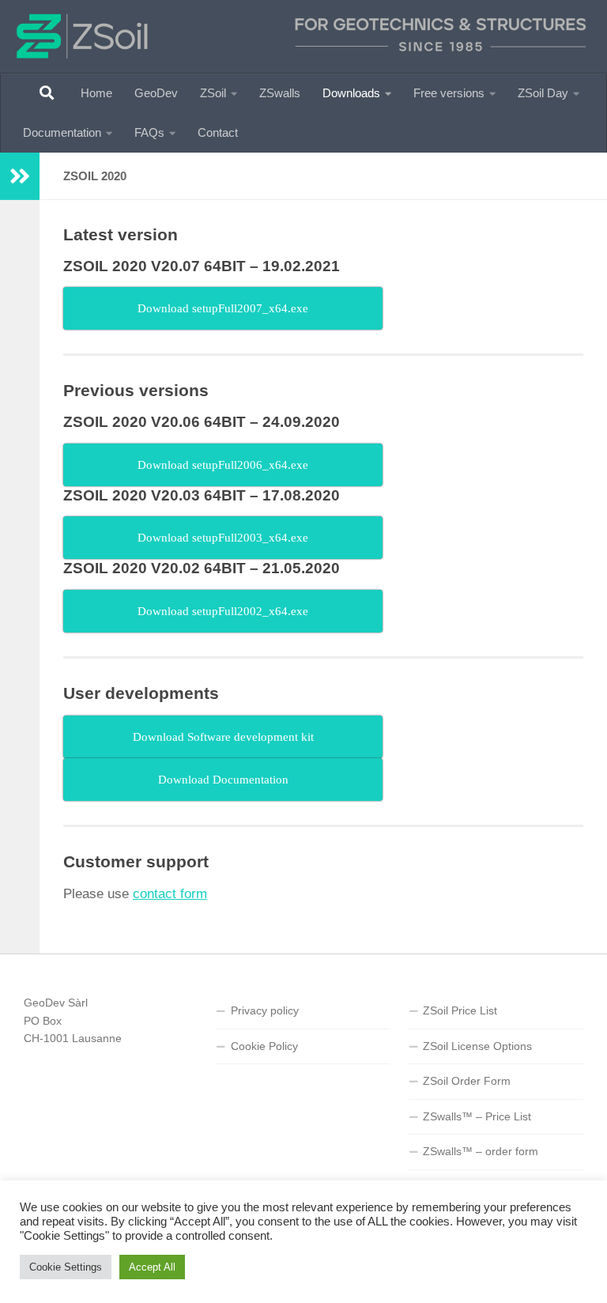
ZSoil (213, 93)
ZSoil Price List (460, 1010)
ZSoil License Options (477, 1046)
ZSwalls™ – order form (480, 1151)
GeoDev (156, 93)
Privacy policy (265, 1010)
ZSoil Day (543, 93)
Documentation (62, 132)
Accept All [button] (152, 1267)
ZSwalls (279, 93)
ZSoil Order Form (467, 1081)
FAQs (149, 132)
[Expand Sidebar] (20, 176)
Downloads (351, 93)
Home (96, 93)
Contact (218, 132)
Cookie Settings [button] (65, 1267)
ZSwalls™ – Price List (477, 1116)
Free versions (448, 93)
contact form (170, 893)
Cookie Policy (264, 1046)
